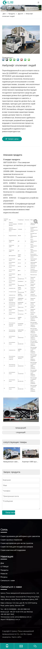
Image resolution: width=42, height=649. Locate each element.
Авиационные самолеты (11, 462)
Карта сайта (16, 637)
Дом (2, 563)
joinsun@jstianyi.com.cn (23, 617)
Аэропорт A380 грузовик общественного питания (30, 462)
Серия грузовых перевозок (11, 540)
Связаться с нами (8, 580)
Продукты (4, 570)
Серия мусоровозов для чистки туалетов (17, 543)
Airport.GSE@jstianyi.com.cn (10, 619)
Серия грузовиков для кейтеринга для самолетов (20, 536)
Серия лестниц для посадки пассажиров (17, 547)
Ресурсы (4, 577)
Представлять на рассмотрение (10, 512)
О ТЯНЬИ (4, 567)
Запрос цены (13, 139)
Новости (4, 574)
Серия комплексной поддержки (13, 550)
